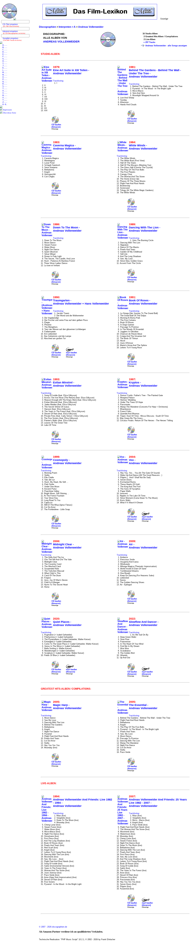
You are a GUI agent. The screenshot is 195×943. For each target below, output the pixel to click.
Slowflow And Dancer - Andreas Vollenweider (143, 623)
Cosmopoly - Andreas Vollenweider (67, 461)
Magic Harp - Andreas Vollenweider (67, 706)
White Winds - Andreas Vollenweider (143, 147)
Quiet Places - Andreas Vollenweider (67, 623)
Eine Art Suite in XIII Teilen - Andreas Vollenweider (71, 72)
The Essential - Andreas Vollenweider (143, 706)
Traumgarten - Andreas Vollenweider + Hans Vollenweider (81, 302)
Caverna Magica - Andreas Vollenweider (67, 147)
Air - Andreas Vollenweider (143, 546)
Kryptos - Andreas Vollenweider (143, 384)
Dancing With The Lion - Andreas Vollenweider (144, 229)
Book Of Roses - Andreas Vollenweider (143, 302)
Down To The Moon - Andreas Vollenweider (67, 229)
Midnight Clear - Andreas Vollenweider (67, 546)
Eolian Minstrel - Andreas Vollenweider (67, 384)
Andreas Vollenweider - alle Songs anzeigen (166, 45)
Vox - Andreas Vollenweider (143, 461)
